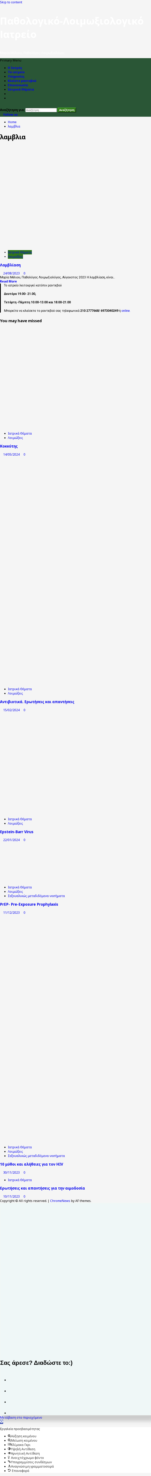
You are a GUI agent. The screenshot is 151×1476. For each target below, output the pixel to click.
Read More (8, 281)
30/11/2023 (11, 1172)
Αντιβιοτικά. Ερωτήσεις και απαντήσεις (37, 701)
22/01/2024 (11, 840)
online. (126, 311)
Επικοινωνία (18, 85)
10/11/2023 (11, 1196)
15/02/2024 (11, 710)
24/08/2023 (11, 273)
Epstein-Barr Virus (16, 831)
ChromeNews (60, 1201)
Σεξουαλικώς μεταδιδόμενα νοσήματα (36, 896)
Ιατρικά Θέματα (21, 89)
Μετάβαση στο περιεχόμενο (21, 1417)
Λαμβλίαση (10, 264)
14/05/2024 (11, 454)
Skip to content (11, 2)
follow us (10, 114)
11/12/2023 (11, 912)
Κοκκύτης (9, 446)
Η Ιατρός (15, 68)
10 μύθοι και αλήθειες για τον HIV (31, 1164)
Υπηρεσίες (16, 76)
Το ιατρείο (16, 72)
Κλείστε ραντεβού (22, 81)
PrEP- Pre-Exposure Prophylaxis (29, 904)
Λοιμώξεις (15, 256)
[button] (10, 60)
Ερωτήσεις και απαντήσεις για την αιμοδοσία (42, 1188)
